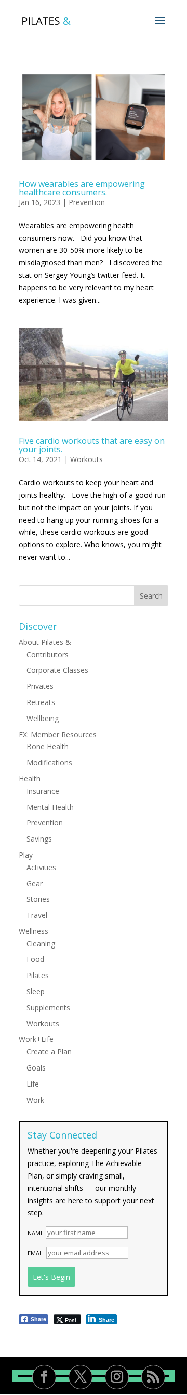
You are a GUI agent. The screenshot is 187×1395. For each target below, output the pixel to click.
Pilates (37, 975)
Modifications (49, 762)
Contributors (47, 654)
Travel (36, 915)
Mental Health (50, 807)
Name (36, 1233)
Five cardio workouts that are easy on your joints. (92, 445)
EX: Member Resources (58, 734)
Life (32, 1084)
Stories (38, 899)
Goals (36, 1068)
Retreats (40, 702)
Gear (34, 883)
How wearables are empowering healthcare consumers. (82, 188)
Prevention (87, 202)
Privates (40, 686)
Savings (39, 839)
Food (35, 959)
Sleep (35, 991)
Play (26, 855)
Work (35, 1100)
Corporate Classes (57, 670)
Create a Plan (49, 1052)
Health (30, 778)
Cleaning (40, 944)
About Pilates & (45, 642)
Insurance (42, 791)
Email (36, 1253)
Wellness (33, 931)
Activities (41, 867)
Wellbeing (42, 718)
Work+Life (36, 1039)
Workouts (86, 459)
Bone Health (47, 746)
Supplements (48, 1007)
